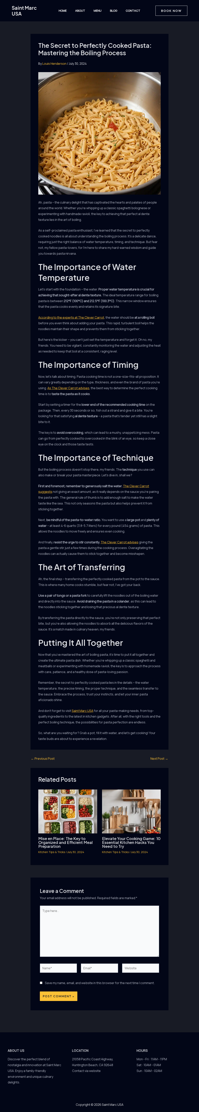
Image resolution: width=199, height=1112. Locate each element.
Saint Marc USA (24, 11)
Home (63, 11)
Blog (113, 11)
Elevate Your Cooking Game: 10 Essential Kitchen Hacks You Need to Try (131, 842)
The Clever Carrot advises (119, 542)
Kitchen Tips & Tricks (51, 852)
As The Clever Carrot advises (68, 388)
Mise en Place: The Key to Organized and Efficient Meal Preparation (65, 842)
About (80, 11)
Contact (133, 11)
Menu (97, 11)
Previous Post (43, 758)
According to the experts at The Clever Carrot (71, 317)
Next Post (159, 758)
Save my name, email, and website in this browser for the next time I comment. (100, 983)
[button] (171, 11)
